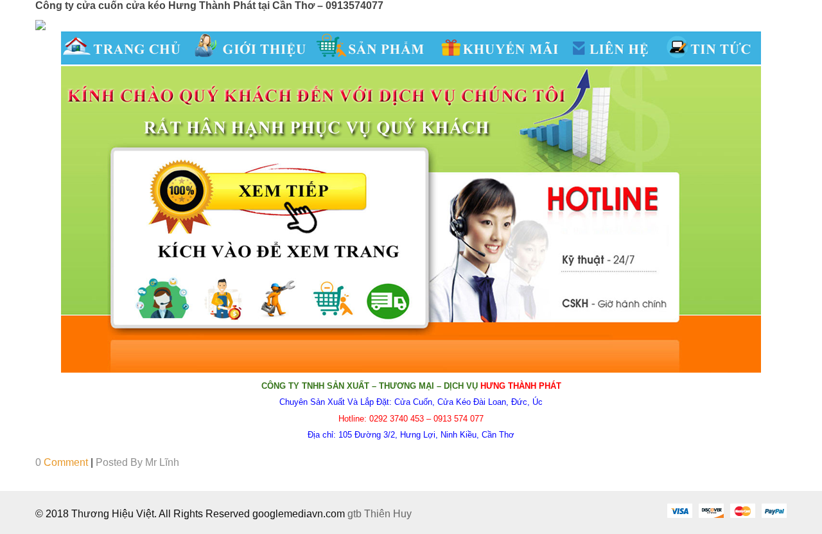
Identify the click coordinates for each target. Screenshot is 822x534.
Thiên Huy (388, 513)
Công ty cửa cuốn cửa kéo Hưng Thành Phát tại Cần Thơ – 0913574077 (209, 5)
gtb (355, 513)
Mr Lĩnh (162, 462)
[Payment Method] (679, 510)
